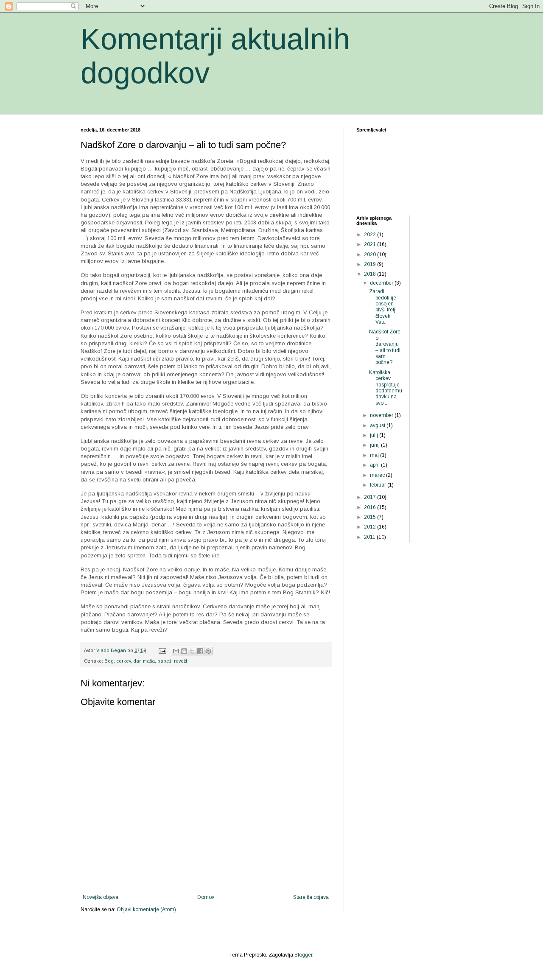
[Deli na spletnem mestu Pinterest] (208, 651)
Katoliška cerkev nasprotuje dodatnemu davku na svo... (385, 387)
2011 (370, 537)
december (382, 283)
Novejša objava (100, 897)
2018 (370, 274)
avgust (378, 425)
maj (375, 455)
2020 (370, 254)
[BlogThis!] (184, 651)
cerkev (123, 660)
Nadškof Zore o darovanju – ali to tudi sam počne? (384, 347)
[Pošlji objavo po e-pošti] (176, 651)
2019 (370, 264)
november (382, 415)
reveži (180, 660)
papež (164, 660)
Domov (205, 897)
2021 (370, 244)
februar (378, 485)
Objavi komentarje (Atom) (146, 909)
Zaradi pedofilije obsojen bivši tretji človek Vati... (383, 306)
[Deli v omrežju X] (192, 651)
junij (375, 445)
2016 (370, 507)
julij (374, 435)
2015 (370, 517)
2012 (370, 527)
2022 (370, 235)
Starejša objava (311, 897)
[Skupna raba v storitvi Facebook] (200, 651)
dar (136, 660)
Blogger (303, 955)
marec (378, 475)
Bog (109, 660)
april (375, 465)
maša (149, 660)
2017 (370, 497)
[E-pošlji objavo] (162, 650)
